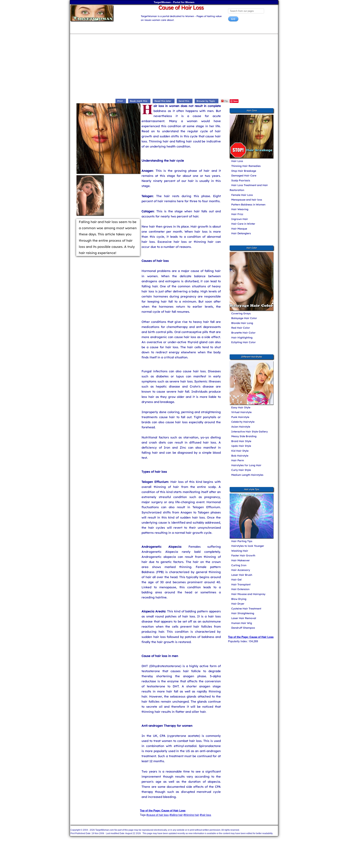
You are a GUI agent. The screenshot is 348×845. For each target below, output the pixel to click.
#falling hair (176, 815)
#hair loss (205, 815)
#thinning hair (191, 815)
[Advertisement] (174, 66)
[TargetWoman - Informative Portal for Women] (102, 13)
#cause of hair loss (157, 815)
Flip (226, 100)
